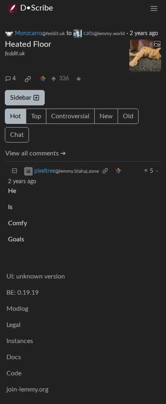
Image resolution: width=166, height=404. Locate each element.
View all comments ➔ (35, 153)
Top (36, 116)
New (106, 116)
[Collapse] (14, 171)
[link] (27, 79)
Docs (13, 357)
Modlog (17, 309)
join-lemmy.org (27, 389)
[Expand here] (145, 55)
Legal (13, 325)
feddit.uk (15, 54)
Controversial (70, 116)
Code (13, 373)
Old (128, 116)
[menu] (154, 8)
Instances (19, 341)
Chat (17, 135)
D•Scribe (36, 8)
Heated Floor (28, 44)
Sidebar (20, 97)
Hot (15, 116)
